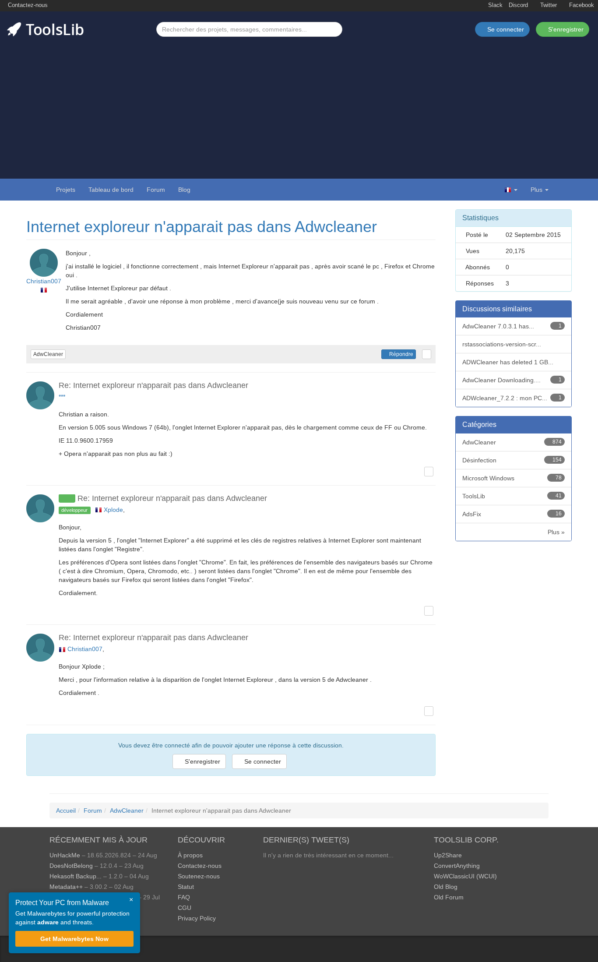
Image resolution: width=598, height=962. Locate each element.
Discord (518, 5)
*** (62, 396)
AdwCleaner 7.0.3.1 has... (512, 326)
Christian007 (43, 281)
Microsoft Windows (512, 478)
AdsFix (512, 514)
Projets (65, 189)
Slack (494, 5)
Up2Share (448, 855)
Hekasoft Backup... (75, 876)
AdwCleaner (48, 354)
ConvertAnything (457, 865)
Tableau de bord (111, 189)
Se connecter (262, 761)
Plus (536, 189)
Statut (186, 886)
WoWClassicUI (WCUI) (465, 876)
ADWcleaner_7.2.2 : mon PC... (512, 398)
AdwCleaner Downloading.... (512, 380)
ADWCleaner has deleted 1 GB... (507, 362)
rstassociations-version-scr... (501, 344)
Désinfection (512, 460)
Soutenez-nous (199, 876)
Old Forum (449, 897)
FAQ (184, 897)
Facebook (580, 5)
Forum (156, 189)
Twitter (547, 5)
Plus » (556, 532)
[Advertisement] (299, 102)
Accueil (66, 810)
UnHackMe (64, 855)
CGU (184, 907)
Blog (184, 189)
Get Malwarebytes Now (74, 938)
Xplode (113, 509)
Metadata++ (66, 886)
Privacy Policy (197, 918)
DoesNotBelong (71, 865)
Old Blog (445, 886)
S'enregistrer (565, 29)
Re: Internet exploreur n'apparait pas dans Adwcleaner (153, 385)
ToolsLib (512, 496)
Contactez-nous (27, 5)
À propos (190, 855)
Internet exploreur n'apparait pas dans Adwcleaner (201, 227)
